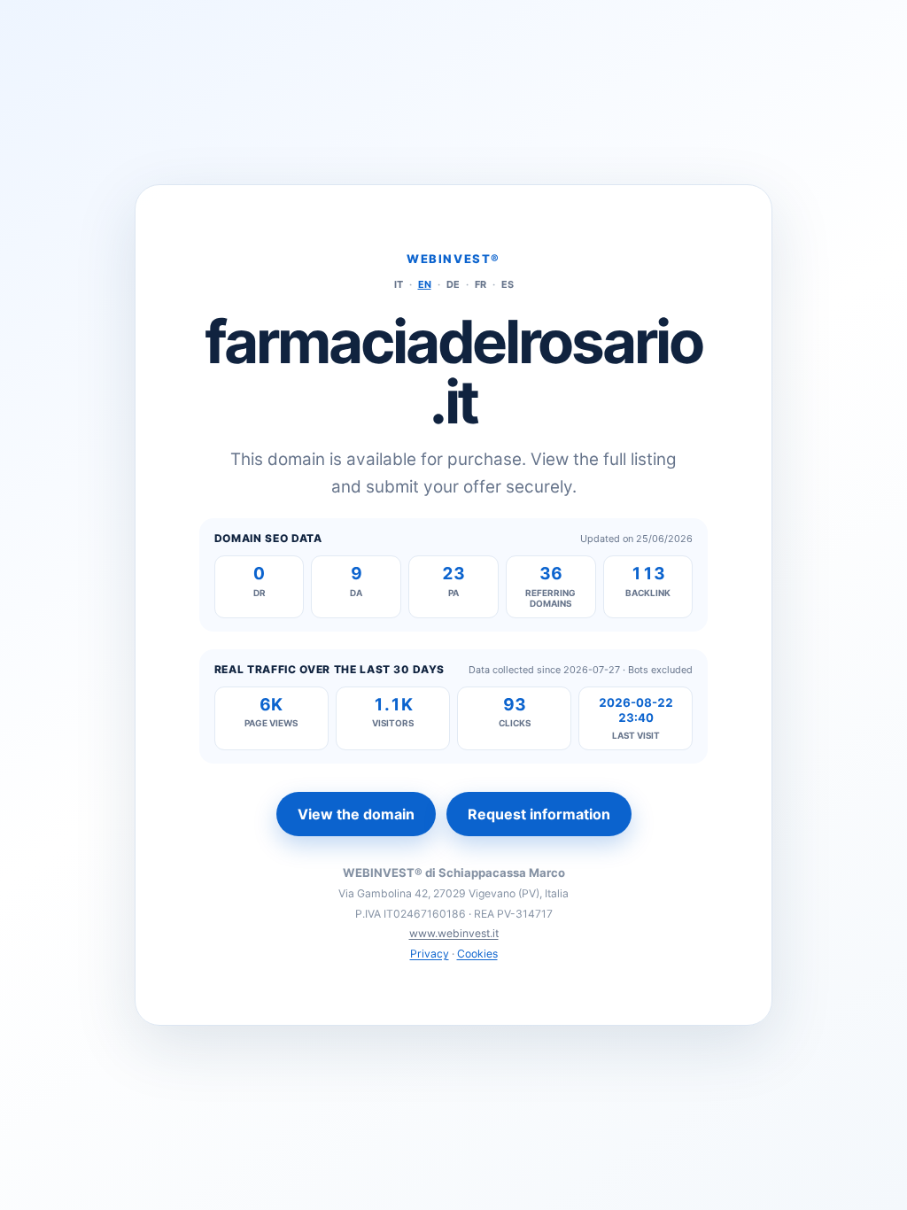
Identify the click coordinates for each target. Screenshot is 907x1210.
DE (453, 284)
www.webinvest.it (454, 933)
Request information (539, 814)
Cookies (477, 953)
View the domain (356, 814)
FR (480, 284)
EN (424, 284)
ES (507, 284)
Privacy (429, 953)
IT (398, 284)
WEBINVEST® (453, 259)
